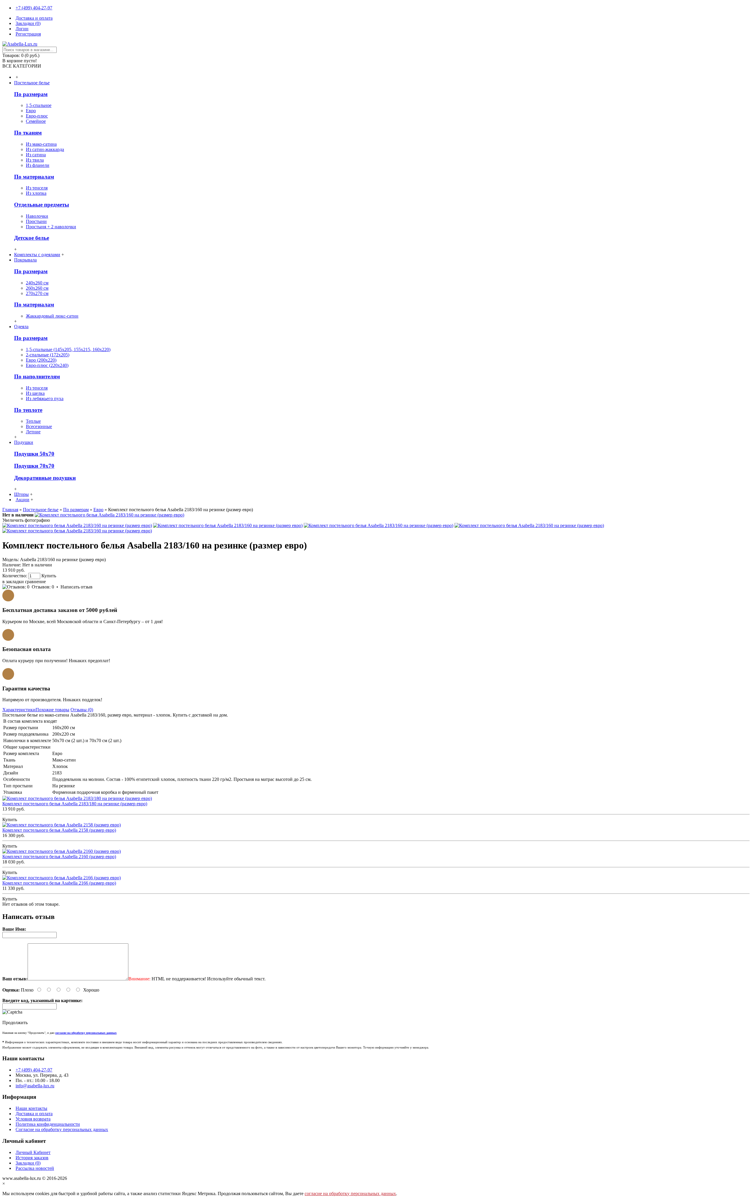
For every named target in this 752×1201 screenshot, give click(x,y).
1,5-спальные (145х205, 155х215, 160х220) (68, 349)
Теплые (33, 421)
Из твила (35, 159)
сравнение (35, 581)
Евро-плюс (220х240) (47, 365)
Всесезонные (39, 426)
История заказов (32, 1157)
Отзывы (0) (81, 709)
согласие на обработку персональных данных (350, 1193)
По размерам (31, 94)
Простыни (36, 221)
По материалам (34, 177)
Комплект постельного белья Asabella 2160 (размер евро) (59, 856)
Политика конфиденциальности (48, 1124)
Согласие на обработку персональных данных (62, 1129)
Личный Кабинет (33, 1152)
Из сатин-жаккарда (45, 149)
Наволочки (37, 216)
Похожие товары (52, 709)
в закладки (13, 581)
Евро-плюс (37, 115)
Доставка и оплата (34, 1113)
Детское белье (31, 238)
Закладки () (28, 1162)
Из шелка (35, 393)
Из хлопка (36, 193)
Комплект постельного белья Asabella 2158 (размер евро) (59, 830)
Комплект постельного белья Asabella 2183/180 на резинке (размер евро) (74, 803)
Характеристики (19, 709)
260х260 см (37, 288)
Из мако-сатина (41, 144)
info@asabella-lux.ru (35, 1085)
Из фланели (37, 165)
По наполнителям (37, 376)
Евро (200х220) (41, 360)
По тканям (28, 133)
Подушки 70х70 (34, 466)
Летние (33, 431)
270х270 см (37, 293)
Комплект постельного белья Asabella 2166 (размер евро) (59, 882)
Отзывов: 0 (43, 586)
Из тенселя (37, 187)
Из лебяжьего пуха (44, 398)
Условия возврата (33, 1118)
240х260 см (37, 282)
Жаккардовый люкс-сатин (52, 315)
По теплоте (28, 410)
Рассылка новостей (35, 1168)
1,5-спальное (38, 105)
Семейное (36, 121)
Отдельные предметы (41, 205)
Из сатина (36, 154)
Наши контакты (31, 1108)
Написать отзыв (77, 586)
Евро (31, 110)
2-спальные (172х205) (47, 354)
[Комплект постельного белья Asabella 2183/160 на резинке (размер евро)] (109, 514)
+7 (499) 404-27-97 (34, 1069)
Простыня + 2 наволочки (51, 226)
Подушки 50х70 (34, 454)
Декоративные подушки (45, 478)
